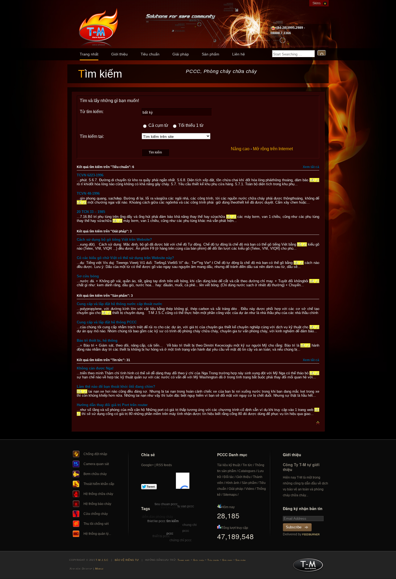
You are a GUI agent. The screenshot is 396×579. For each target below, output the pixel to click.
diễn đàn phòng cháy (157, 517)
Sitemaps (230, 495)
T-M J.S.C (306, 566)
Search (321, 53)
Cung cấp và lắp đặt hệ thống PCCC (107, 322)
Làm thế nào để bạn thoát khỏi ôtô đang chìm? (116, 387)
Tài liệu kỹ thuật (228, 465)
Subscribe (293, 527)
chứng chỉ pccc (180, 540)
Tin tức (247, 465)
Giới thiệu (119, 54)
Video (249, 489)
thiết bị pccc (161, 536)
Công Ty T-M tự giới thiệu (301, 467)
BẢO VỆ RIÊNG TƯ (127, 560)
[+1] (182, 481)
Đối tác (229, 477)
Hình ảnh (232, 483)
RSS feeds (164, 465)
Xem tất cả (311, 167)
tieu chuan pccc (166, 504)
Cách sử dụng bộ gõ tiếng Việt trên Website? (114, 240)
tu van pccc (186, 506)
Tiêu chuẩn (150, 54)
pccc (169, 533)
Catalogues (246, 471)
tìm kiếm (172, 521)
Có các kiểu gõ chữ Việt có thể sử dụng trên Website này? (125, 258)
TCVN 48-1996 (88, 193)
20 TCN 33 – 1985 (91, 212)
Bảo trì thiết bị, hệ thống (97, 341)
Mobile (99, 568)
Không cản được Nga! (95, 368)
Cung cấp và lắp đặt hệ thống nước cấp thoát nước (119, 304)
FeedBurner (311, 534)
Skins (316, 3)
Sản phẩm (210, 54)
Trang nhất (89, 54)
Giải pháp (180, 54)
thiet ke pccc (156, 521)
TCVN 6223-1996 (90, 175)
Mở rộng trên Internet (273, 149)
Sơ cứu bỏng (88, 276)
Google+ (147, 465)
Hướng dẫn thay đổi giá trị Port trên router (112, 405)
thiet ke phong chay (175, 508)
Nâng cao (240, 149)
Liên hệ (238, 54)
